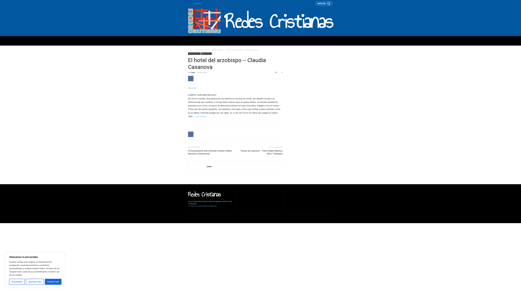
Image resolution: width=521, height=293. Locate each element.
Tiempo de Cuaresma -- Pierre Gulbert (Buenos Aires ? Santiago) (261, 152)
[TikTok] (196, 210)
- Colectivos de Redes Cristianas (202, 206)
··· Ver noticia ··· (201, 116)
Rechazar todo (34, 282)
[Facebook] (189, 3)
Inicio (190, 50)
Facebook (197, 3)
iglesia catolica (217, 50)
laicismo (192, 88)
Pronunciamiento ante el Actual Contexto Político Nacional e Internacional (210, 152)
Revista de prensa (202, 50)
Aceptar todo (53, 282)
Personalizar (17, 282)
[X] (200, 210)
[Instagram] (192, 210)
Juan (193, 72)
